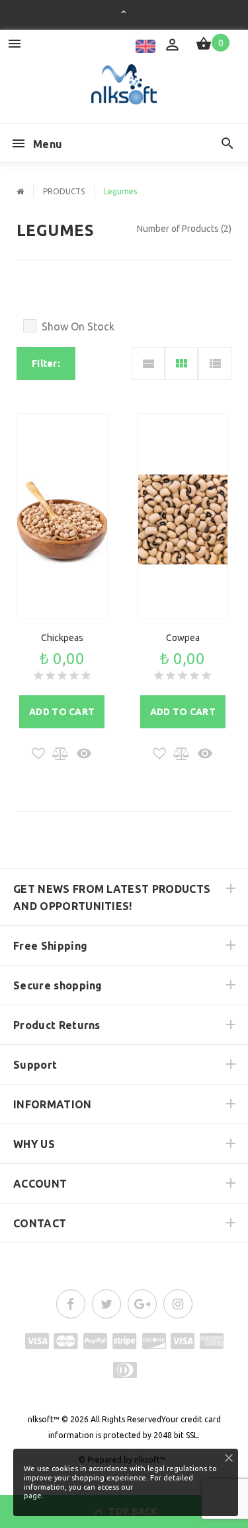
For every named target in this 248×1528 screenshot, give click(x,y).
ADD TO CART (62, 712)
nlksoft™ (44, 1419)
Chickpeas (62, 637)
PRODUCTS (64, 191)
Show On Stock (78, 326)
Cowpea (183, 637)
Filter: (46, 363)
